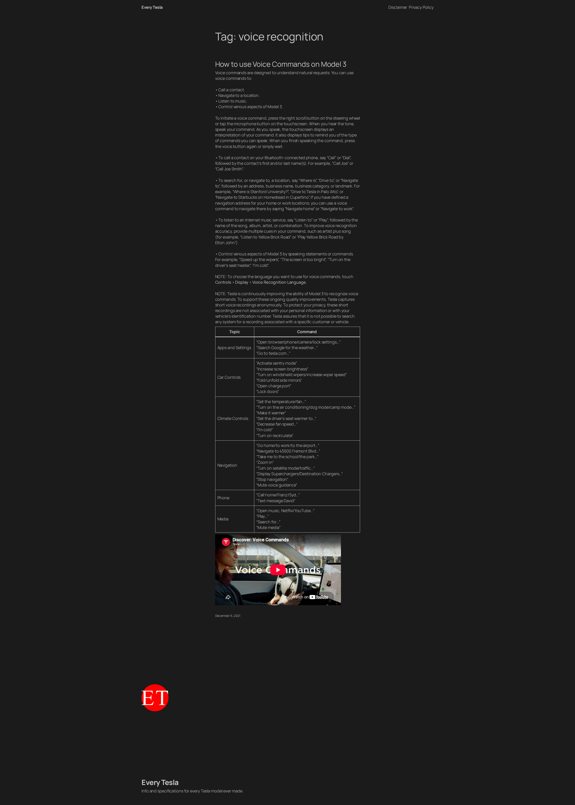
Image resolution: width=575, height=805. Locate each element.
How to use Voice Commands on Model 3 (281, 64)
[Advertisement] (287, 744)
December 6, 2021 (227, 615)
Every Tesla (152, 7)
